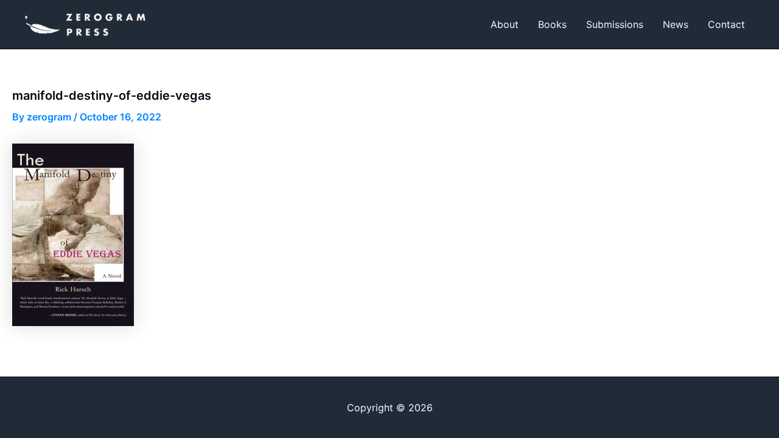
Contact (726, 24)
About (505, 24)
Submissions (614, 24)
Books (552, 24)
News (675, 24)
